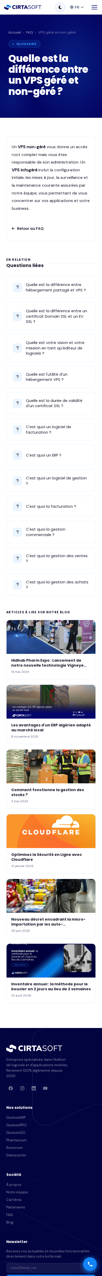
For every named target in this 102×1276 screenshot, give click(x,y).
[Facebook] (10, 1088)
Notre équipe (17, 1192)
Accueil (14, 32)
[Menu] (94, 7)
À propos (13, 1184)
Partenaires (15, 1207)
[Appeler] (90, 1264)
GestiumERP (16, 1117)
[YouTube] (45, 1088)
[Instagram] (22, 1088)
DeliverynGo (16, 1155)
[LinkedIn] (33, 1088)
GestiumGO (15, 1132)
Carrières (14, 1199)
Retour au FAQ (30, 228)
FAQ (29, 32)
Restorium (14, 1147)
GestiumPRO (16, 1125)
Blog (9, 1222)
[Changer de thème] (60, 7)
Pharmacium (16, 1140)
